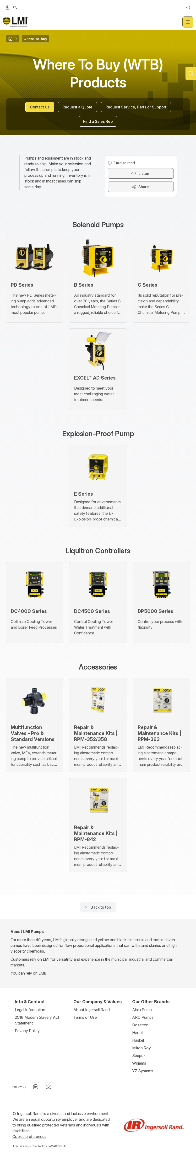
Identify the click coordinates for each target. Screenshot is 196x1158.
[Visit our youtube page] (48, 1086)
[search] (188, 7)
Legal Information (30, 1009)
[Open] (187, 21)
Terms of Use (85, 1017)
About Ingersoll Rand (91, 1009)
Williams (139, 1063)
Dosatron (140, 1025)
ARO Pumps (142, 1017)
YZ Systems (142, 1070)
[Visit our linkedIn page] (35, 1086)
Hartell (137, 1032)
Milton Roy (141, 1047)
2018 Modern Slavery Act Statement (37, 1020)
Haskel (138, 1040)
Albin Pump (142, 1009)
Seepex (139, 1055)
